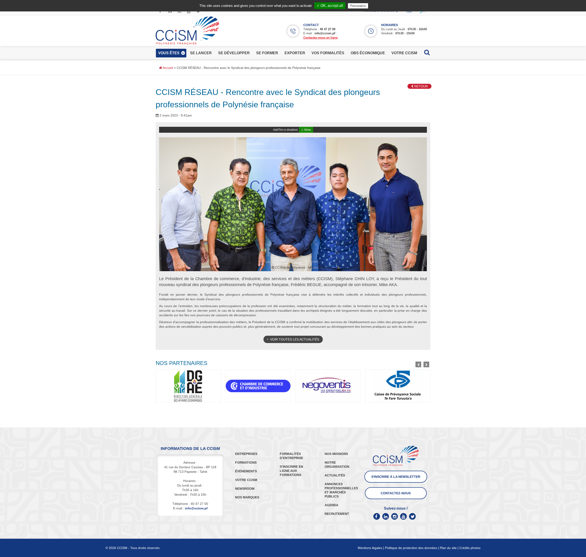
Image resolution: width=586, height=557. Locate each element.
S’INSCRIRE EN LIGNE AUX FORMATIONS (291, 471)
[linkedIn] (385, 516)
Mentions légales (370, 548)
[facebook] (376, 516)
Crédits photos (469, 548)
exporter (295, 53)
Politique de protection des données (411, 548)
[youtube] (403, 516)
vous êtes (168, 53)
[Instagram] (394, 516)
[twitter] (412, 516)
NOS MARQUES (247, 497)
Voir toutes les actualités (293, 339)
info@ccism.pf (325, 33)
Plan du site (448, 548)
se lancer (201, 53)
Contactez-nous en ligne (320, 37)
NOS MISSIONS (336, 454)
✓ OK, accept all (330, 6)
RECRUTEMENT (337, 514)
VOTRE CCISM (246, 480)
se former (267, 53)
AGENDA (331, 505)
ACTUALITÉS (335, 475)
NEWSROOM (245, 488)
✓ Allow (306, 129)
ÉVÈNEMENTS (246, 471)
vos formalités (328, 53)
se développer (234, 53)
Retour (420, 86)
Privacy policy (380, 6)
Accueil (167, 68)
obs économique (368, 53)
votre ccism (404, 53)
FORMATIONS (246, 462)
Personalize (358, 6)
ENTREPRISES (246, 454)
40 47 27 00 (327, 29)
